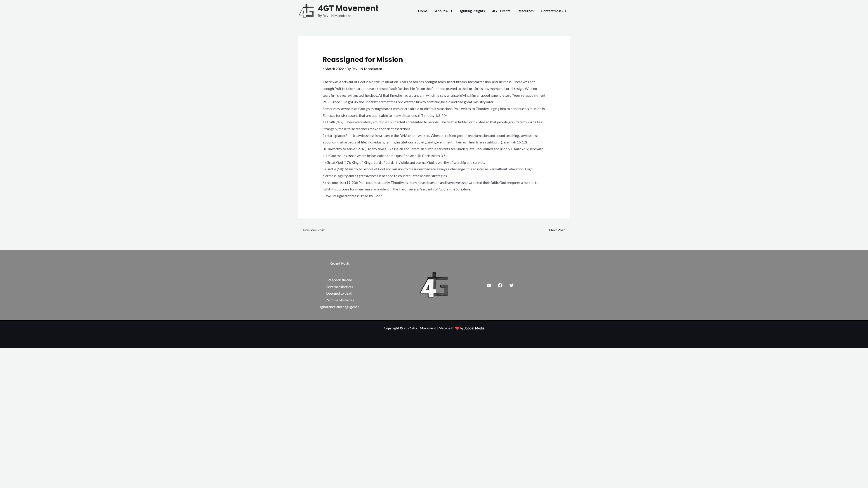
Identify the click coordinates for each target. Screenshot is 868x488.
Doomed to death (339, 293)
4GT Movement (348, 8)
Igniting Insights (472, 11)
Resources (526, 11)
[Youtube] (489, 285)
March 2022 (334, 68)
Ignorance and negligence (339, 307)
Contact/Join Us (553, 11)
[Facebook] (500, 285)
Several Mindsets (339, 286)
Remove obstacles (340, 300)
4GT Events (501, 11)
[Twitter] (511, 285)
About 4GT (444, 11)
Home (423, 11)
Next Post (559, 230)
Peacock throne (340, 280)
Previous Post (312, 230)
